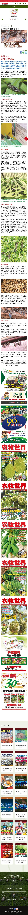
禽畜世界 (13, 6)
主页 (2, 6)
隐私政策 (16, 899)
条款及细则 (21, 899)
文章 (7, 6)
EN (17, 3)
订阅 (14, 902)
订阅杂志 (14, 880)
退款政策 (18, 912)
